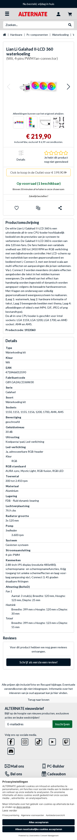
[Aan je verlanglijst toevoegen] (16, 208)
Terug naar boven (38, 699)
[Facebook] (11, 741)
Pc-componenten (37, 34)
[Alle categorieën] (7, 14)
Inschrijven (62, 724)
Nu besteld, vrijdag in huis (38, 4)
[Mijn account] (58, 14)
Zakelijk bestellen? (38, 196)
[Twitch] (66, 741)
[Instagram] (24, 741)
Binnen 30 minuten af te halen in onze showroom (38, 189)
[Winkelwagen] (70, 14)
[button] (8, 86)
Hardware (16, 34)
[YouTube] (52, 741)
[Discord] (11, 750)
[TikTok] (38, 741)
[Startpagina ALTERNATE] (32, 13)
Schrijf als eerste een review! (39, 662)
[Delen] (60, 208)
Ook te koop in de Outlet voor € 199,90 (37, 172)
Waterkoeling (60, 34)
